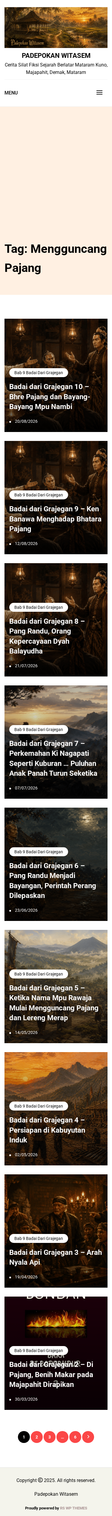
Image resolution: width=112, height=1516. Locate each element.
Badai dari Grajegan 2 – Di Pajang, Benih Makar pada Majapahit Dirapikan (51, 1374)
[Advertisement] (56, 180)
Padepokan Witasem (56, 55)
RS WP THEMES (73, 1508)
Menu (11, 93)
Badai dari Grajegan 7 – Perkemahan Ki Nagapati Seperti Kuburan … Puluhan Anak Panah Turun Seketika (53, 758)
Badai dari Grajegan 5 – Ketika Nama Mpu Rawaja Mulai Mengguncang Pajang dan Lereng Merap (54, 1003)
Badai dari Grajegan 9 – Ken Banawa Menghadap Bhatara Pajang (55, 519)
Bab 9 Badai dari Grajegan (38, 372)
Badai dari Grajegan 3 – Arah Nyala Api (55, 1257)
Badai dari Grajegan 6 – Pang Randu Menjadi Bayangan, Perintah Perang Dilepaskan (52, 881)
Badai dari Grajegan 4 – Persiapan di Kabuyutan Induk (47, 1130)
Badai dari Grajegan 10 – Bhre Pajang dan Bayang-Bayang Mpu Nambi (49, 397)
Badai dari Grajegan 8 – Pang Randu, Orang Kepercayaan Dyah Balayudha (47, 636)
